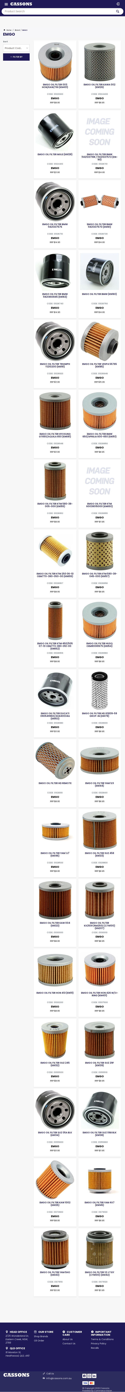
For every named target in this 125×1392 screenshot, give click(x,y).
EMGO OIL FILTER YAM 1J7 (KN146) (55, 854)
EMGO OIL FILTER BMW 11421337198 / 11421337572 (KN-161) (100, 157)
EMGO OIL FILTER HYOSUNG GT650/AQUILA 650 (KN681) (55, 435)
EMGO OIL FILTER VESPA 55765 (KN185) (99, 365)
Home (9, 30)
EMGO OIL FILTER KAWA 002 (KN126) (99, 85)
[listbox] (16, 48)
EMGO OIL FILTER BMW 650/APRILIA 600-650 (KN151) (100, 435)
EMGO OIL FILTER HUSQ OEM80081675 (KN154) (99, 644)
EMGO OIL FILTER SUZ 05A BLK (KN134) (55, 1133)
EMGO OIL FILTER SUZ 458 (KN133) (99, 854)
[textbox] (58, 11)
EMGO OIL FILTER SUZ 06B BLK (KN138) (99, 1133)
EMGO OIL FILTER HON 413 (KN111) (55, 993)
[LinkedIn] (94, 1376)
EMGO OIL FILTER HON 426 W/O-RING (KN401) (99, 994)
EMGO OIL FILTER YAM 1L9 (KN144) (99, 784)
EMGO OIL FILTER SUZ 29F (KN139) (99, 1064)
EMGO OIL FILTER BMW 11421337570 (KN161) (99, 225)
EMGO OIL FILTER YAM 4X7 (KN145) (99, 1203)
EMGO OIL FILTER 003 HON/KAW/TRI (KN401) (55, 85)
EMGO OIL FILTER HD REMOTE (55, 783)
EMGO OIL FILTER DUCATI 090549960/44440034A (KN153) (55, 716)
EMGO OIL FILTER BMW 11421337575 (55, 225)
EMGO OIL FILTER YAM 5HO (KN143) (55, 1273)
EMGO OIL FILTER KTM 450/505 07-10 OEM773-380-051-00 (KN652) (55, 646)
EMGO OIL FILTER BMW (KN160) (99, 294)
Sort (5, 42)
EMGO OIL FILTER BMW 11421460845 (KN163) (55, 295)
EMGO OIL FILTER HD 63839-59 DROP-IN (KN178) (99, 714)
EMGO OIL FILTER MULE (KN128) (55, 154)
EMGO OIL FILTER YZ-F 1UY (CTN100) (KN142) (99, 1273)
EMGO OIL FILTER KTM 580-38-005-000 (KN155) (55, 505)
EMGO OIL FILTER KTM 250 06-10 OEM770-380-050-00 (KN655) (55, 575)
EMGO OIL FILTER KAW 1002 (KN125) (55, 1203)
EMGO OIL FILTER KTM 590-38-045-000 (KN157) (99, 575)
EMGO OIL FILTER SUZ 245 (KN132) (55, 1064)
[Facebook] (84, 1376)
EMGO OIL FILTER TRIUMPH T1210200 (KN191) (55, 365)
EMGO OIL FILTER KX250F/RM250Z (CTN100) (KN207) (99, 925)
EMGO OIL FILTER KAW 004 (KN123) (55, 924)
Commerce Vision (103, 1390)
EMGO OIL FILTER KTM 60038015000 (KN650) (99, 505)
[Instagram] (89, 1376)
